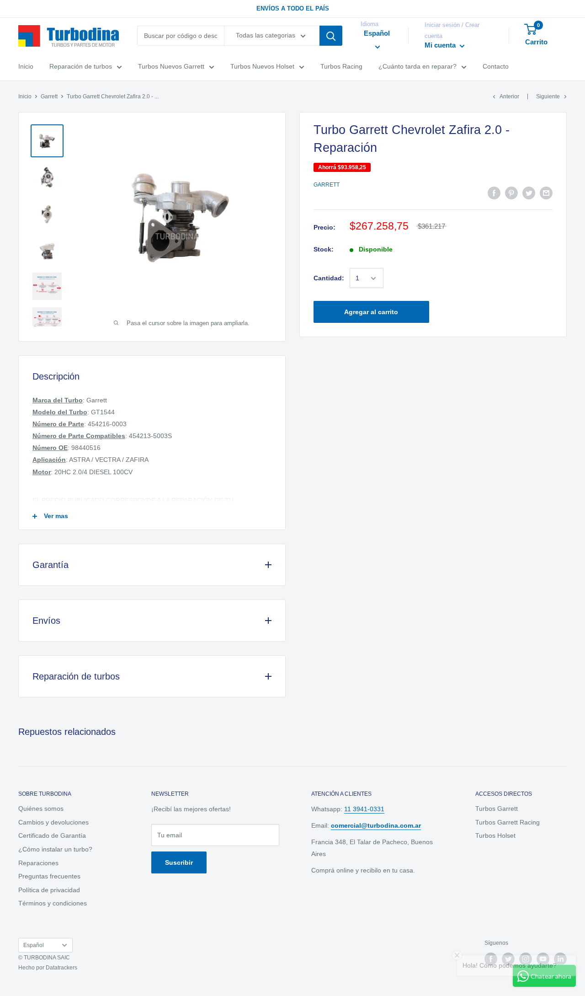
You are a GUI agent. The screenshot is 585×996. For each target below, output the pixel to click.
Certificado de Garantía (52, 835)
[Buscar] (330, 36)
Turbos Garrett (496, 808)
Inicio (25, 66)
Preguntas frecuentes (49, 876)
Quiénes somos (41, 808)
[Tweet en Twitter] (528, 193)
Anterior (509, 96)
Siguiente (548, 96)
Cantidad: (329, 278)
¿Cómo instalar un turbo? (55, 849)
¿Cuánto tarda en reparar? (417, 66)
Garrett (49, 96)
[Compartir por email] (546, 193)
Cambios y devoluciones (53, 822)
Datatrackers (61, 967)
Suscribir (179, 862)
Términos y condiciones (52, 903)
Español (33, 945)
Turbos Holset (495, 835)
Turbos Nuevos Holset (262, 66)
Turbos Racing (341, 66)
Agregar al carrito (371, 312)
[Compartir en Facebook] (494, 193)
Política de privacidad (49, 890)
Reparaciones (38, 863)
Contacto (496, 66)
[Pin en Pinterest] (511, 193)
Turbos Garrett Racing (507, 822)
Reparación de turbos (80, 66)
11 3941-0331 (364, 809)
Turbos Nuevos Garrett (171, 66)
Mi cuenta (441, 45)
